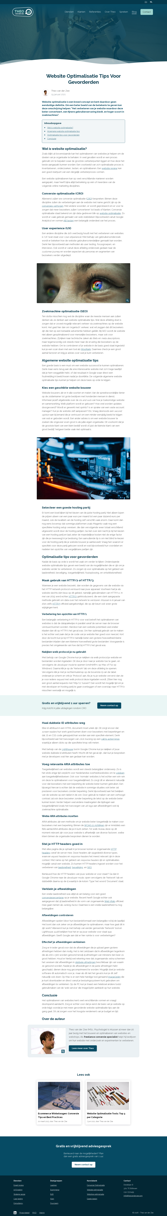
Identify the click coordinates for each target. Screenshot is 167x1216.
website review (109, 168)
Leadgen (53, 1185)
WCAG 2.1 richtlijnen (94, 825)
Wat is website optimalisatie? (60, 128)
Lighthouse (67, 749)
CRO (89, 198)
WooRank (86, 349)
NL (151, 2)
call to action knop (110, 739)
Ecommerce (54, 1190)
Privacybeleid (24, 1213)
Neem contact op (109, 705)
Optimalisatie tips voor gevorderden (63, 135)
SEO (89, 867)
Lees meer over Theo (83, 1048)
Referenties (95, 11)
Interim (42, 1213)
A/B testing (18, 1190)
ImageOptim (114, 977)
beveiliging (77, 867)
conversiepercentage (53, 897)
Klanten (81, 11)
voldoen (120, 773)
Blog (134, 11)
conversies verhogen (52, 206)
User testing (18, 1199)
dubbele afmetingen (85, 962)
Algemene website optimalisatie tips (63, 131)
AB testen (69, 220)
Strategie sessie (19, 1194)
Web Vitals (109, 901)
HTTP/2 (73, 596)
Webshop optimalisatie (95, 1194)
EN (146, 2)
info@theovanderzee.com (133, 1196)
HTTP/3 (56, 604)
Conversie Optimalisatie (96, 1185)
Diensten (69, 11)
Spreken (123, 11)
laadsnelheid (64, 867)
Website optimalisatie (95, 1190)
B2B (52, 1194)
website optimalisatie (110, 213)
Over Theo (110, 11)
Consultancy (18, 1203)
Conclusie (51, 139)
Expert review (19, 1185)
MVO (34, 1213)
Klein (52, 1199)
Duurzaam (54, 1203)
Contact (147, 12)
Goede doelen (92, 1199)
